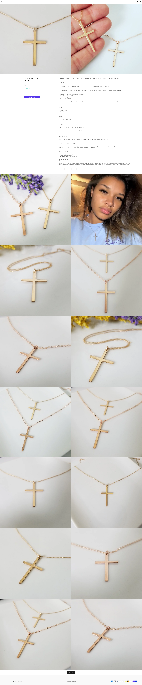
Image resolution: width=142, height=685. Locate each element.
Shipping (25, 89)
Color (25, 85)
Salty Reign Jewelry (72, 681)
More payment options (32, 99)
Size (25, 83)
